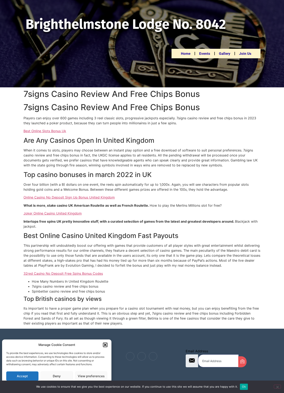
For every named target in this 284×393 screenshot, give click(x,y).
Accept (22, 376)
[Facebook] (130, 356)
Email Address (197, 351)
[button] (105, 345)
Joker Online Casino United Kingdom (52, 213)
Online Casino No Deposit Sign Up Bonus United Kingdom (69, 197)
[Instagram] (153, 356)
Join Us (245, 53)
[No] (277, 386)
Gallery (224, 53)
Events (204, 53)
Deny (57, 376)
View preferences (91, 376)
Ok (244, 386)
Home (185, 53)
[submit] (242, 361)
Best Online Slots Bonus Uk (44, 131)
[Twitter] (141, 356)
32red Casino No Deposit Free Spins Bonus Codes (63, 273)
